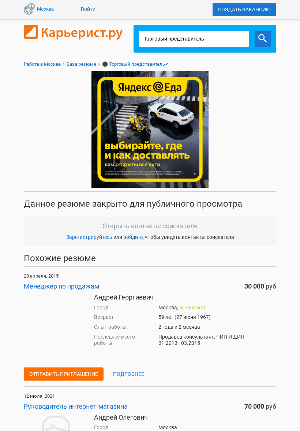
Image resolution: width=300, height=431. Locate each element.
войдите (133, 237)
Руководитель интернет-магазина (76, 406)
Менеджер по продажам (61, 286)
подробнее (128, 374)
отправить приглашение (63, 374)
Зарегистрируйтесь (89, 237)
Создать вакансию (244, 9)
